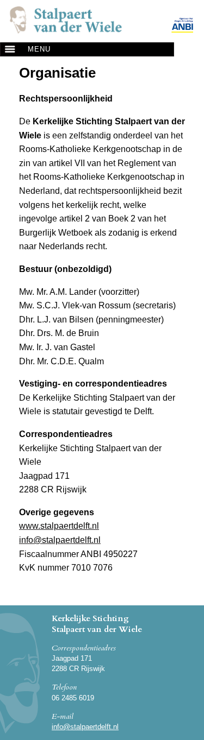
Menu (39, 49)
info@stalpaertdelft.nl (85, 727)
